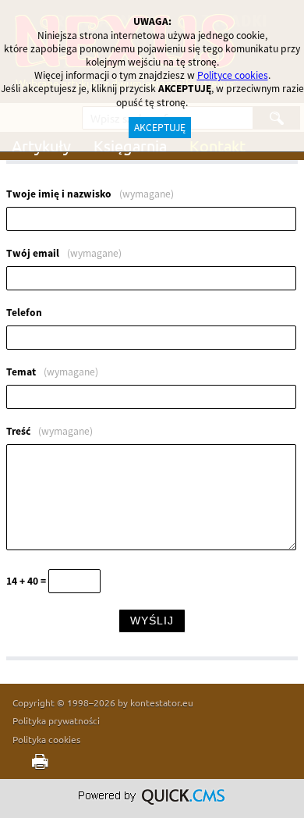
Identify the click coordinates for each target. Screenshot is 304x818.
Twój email (64, 254)
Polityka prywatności (56, 720)
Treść (49, 432)
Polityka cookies (46, 739)
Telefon (24, 313)
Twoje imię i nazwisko (90, 194)
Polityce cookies (232, 75)
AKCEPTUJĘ (160, 127)
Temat (52, 372)
